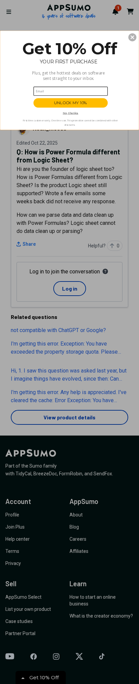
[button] (132, 37)
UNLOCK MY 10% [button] (70, 102)
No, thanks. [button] (70, 113)
